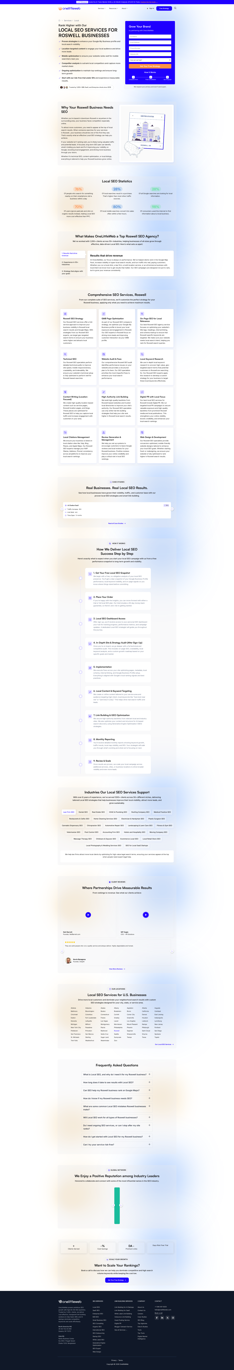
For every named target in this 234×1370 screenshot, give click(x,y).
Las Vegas (104, 1021)
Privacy (114, 1360)
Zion (115, 1040)
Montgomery (105, 1024)
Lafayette (88, 1021)
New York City (76, 1027)
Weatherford (89, 1040)
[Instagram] (173, 1318)
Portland (157, 1027)
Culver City (131, 1014)
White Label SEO (98, 1340)
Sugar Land (105, 1037)
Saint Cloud (146, 1031)
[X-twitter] (168, 1318)
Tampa (129, 1037)
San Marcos (89, 1034)
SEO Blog (141, 1320)
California (145, 1011)
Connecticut (105, 1014)
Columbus (88, 1014)
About (124, 8)
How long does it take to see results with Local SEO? (108, 1082)
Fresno (103, 1018)
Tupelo (157, 1037)
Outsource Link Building (123, 1317)
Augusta (157, 1008)
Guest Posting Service (122, 1320)
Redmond (104, 1031)
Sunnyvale (117, 1037)
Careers (140, 1314)
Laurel (116, 1021)
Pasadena (88, 1027)
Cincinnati (74, 1014)
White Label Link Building (123, 1314)
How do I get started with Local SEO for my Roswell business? (113, 1136)
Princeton (88, 1031)
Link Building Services (124, 1301)
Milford (87, 1024)
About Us (141, 1307)
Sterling (88, 1037)
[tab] (72, 254)
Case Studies (142, 1317)
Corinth (116, 1014)
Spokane (158, 1034)
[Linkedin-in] (162, 1318)
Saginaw (130, 1031)
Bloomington (89, 1011)
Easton (73, 1018)
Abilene (73, 1008)
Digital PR (118, 1323)
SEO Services (98, 1301)
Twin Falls (74, 1040)
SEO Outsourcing (98, 1333)
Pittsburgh (145, 1027)
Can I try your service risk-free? (98, 1144)
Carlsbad (158, 1011)
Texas (144, 1037)
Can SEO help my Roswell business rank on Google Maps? (111, 1090)
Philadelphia (118, 1027)
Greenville (130, 1018)
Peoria (103, 1027)
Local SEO (96, 1307)
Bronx (129, 1011)
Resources (112, 8)
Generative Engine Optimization (99, 1344)
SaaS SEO (96, 1310)
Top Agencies (142, 1323)
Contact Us (141, 1310)
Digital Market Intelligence (142, 1337)
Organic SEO (97, 1327)
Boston (103, 1011)
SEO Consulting (98, 1323)
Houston (145, 1018)
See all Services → (121, 1330)
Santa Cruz (104, 1034)
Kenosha (74, 1021)
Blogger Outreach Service (123, 1327)
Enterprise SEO (98, 1314)
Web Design (97, 1352)
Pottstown (74, 1031)
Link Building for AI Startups (124, 1307)
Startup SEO (97, 1336)
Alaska (103, 1008)
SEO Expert (97, 1348)
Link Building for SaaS (122, 1310)
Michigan (74, 1024)
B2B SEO (96, 1317)
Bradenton (117, 1011)
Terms (120, 1360)
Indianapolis (159, 1018)
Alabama (88, 1008)
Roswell (116, 1031)
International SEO (98, 1330)
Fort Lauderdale (90, 1018)
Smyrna (144, 1034)
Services (101, 8)
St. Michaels (75, 1037)
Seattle (116, 1034)
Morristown (118, 1024)
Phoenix (129, 1027)
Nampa (144, 1024)
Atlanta (144, 1008)
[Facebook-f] (157, 1318)
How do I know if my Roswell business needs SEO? (107, 1098)
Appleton (130, 1008)
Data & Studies (143, 1327)
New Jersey (159, 1024)
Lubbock (145, 1021)
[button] (62, 509)
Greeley (116, 1018)
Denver (144, 1014)
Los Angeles (131, 1021)
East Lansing (159, 1014)
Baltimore (74, 1011)
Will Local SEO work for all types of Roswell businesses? (110, 1117)
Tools (139, 1330)
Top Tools (141, 1333)
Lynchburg (158, 1021)
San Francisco (76, 1034)
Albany (116, 1008)
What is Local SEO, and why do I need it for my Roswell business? (115, 1074)
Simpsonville (131, 1034)
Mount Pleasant (132, 1024)
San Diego (158, 1031)
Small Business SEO (99, 1320)
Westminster (105, 1040)
